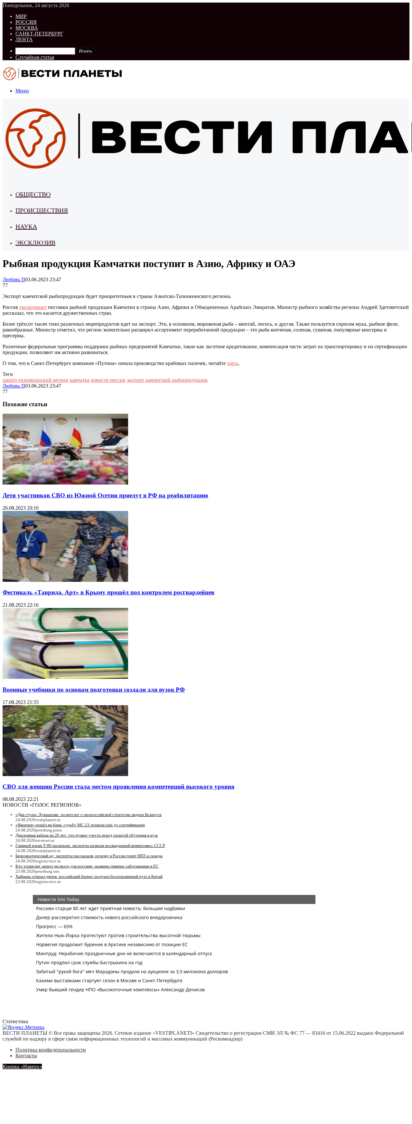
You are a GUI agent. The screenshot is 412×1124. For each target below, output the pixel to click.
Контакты (26, 1055)
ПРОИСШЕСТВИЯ (41, 210)
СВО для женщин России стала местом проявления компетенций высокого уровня (118, 786)
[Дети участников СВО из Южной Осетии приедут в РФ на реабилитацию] (65, 482)
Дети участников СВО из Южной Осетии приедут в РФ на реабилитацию (105, 495)
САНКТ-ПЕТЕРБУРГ (39, 33)
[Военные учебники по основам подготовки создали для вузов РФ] (65, 677)
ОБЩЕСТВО (33, 194)
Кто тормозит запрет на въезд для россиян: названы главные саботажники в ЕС (87, 866)
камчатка (79, 380)
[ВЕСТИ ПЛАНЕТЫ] (63, 79)
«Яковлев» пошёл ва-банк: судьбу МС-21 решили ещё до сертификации (80, 824)
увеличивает (33, 307)
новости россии (108, 380)
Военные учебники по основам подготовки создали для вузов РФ (94, 689)
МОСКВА (26, 28)
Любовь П (14, 279)
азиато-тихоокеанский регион (35, 380)
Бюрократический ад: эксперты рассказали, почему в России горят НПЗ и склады (89, 855)
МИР (21, 16)
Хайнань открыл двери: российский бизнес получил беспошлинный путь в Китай (89, 876)
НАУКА (26, 226)
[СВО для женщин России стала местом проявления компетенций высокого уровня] (65, 774)
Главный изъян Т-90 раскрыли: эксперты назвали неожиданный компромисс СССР (90, 845)
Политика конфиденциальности (50, 1049)
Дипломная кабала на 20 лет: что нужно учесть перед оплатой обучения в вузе (86, 835)
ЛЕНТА (24, 39)
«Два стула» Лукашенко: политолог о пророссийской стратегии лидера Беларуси (88, 814)
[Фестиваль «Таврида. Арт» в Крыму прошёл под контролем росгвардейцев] (65, 580)
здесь (232, 363)
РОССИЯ (26, 22)
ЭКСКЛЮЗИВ (35, 242)
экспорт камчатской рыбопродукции (167, 380)
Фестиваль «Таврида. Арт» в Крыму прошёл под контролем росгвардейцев (108, 592)
